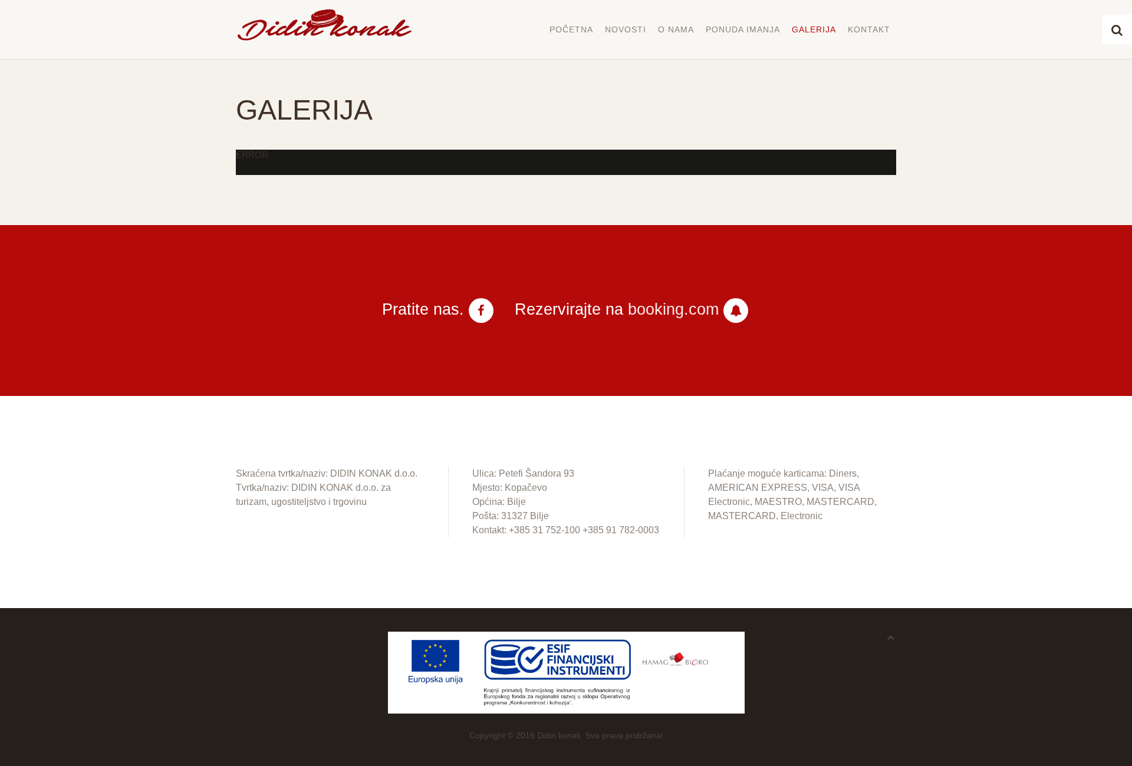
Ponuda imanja (743, 29)
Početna (571, 29)
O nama (676, 29)
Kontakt (869, 29)
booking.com (673, 309)
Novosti (625, 29)
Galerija (814, 29)
